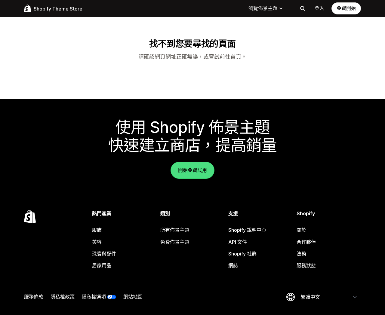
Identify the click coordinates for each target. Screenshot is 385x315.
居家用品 (101, 265)
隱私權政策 (63, 297)
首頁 (235, 57)
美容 (97, 242)
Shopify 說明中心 (247, 230)
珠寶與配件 (104, 254)
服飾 (97, 230)
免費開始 (346, 8)
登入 (319, 8)
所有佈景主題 (174, 230)
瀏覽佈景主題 (262, 8)
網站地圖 (133, 297)
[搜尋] (302, 8)
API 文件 (237, 242)
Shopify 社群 (242, 254)
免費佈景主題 (174, 242)
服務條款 (33, 297)
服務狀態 (306, 265)
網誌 (233, 265)
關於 (301, 230)
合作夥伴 (306, 242)
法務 (301, 254)
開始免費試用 (192, 170)
